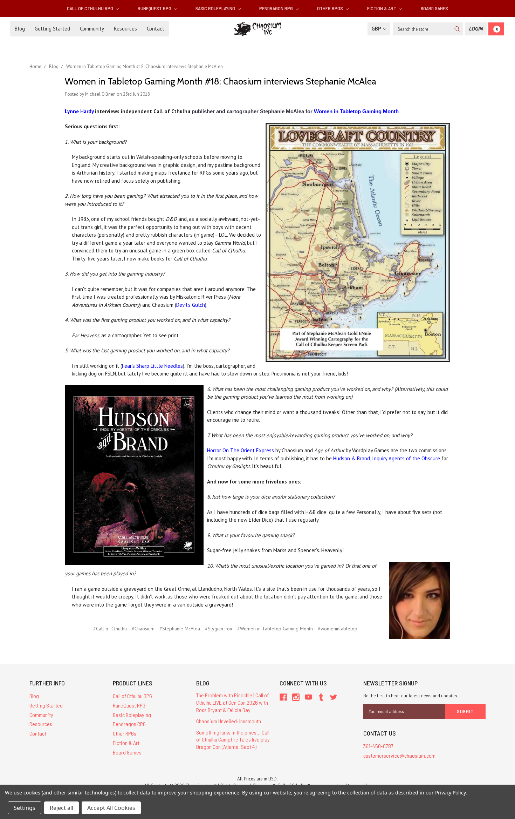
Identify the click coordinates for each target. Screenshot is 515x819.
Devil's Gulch (190, 305)
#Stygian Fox (218, 628)
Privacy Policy (450, 792)
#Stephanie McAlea (179, 628)
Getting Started (52, 28)
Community (92, 28)
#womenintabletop (337, 628)
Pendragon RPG (276, 8)
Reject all (61, 808)
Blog (20, 28)
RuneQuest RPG (155, 8)
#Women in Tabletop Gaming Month (275, 628)
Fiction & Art (382, 8)
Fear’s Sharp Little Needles (152, 366)
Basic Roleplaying (215, 8)
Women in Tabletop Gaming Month (356, 111)
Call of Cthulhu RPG (90, 8)
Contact (155, 28)
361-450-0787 (378, 746)
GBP (376, 28)
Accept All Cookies (111, 808)
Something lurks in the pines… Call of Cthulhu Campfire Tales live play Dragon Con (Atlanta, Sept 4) (233, 739)
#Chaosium (143, 628)
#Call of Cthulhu (110, 628)
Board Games (434, 8)
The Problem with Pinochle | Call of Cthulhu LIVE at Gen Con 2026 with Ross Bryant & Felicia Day (232, 702)
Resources (125, 28)
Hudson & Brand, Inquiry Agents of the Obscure (386, 458)
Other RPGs (330, 8)
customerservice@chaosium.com (399, 755)
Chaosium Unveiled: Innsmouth (228, 721)
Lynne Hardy (79, 111)
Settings (24, 808)
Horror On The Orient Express (240, 450)
